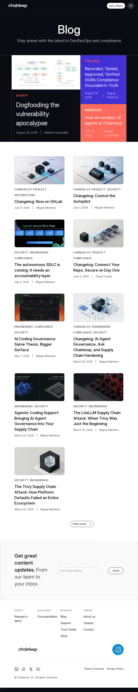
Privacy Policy (115, 668)
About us (89, 616)
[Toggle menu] (131, 6)
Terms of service (94, 668)
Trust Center (68, 629)
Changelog (23, 189)
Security (114, 189)
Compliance (23, 258)
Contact (88, 629)
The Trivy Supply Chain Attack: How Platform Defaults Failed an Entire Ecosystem (36, 494)
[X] (31, 669)
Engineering (39, 252)
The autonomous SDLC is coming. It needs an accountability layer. (37, 270)
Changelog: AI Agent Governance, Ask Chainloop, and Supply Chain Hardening (93, 347)
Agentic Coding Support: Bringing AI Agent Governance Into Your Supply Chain (36, 421)
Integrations (24, 195)
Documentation (47, 616)
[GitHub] (24, 669)
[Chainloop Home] (17, 5)
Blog (63, 616)
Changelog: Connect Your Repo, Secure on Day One (96, 267)
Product (40, 189)
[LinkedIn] (16, 669)
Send (116, 570)
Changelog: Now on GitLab (38, 201)
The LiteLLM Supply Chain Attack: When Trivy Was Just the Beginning (97, 418)
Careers (88, 623)
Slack (64, 636)
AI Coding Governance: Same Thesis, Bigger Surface (35, 344)
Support (65, 623)
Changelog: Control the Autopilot (94, 198)
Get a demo (116, 5)
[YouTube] (38, 669)
